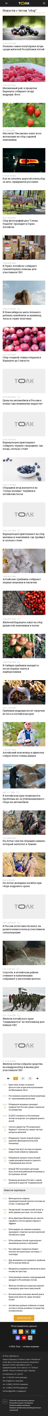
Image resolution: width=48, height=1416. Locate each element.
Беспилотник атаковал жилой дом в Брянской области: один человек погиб (26, 1297)
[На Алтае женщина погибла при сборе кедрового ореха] (24, 864)
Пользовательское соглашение (21, 1403)
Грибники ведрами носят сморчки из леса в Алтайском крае (24, 712)
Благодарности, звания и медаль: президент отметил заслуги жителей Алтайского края (27, 1232)
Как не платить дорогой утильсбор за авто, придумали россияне (24, 180)
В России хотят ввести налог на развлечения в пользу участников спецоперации (24, 929)
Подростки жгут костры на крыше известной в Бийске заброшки (25, 1150)
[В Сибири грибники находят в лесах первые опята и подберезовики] (24, 646)
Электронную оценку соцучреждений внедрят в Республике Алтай (27, 1278)
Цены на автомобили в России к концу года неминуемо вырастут (23, 402)
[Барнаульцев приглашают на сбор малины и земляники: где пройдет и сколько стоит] (24, 514)
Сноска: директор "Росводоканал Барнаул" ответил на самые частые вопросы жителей (26, 1129)
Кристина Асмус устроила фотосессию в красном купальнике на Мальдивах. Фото (26, 1087)
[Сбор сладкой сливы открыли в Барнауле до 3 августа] (24, 339)
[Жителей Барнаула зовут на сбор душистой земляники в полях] (24, 603)
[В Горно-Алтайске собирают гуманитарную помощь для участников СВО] (24, 247)
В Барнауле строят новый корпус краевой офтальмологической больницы (24, 1141)
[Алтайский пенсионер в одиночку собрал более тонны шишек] (24, 734)
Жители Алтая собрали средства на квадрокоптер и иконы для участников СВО (23, 1067)
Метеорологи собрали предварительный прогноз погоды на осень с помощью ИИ (27, 1201)
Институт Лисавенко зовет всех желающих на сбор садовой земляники (22, 136)
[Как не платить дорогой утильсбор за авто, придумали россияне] (24, 160)
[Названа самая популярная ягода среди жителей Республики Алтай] (24, 28)
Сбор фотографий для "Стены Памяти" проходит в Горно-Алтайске (20, 224)
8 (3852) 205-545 (12, 1384)
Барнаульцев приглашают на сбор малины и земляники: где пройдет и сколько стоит (24, 537)
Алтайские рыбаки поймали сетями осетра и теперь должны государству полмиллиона (26, 1308)
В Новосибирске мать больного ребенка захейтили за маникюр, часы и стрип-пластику (22, 315)
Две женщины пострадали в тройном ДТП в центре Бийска (27, 1261)
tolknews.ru (14, 1356)
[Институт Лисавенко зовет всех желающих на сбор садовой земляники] (24, 115)
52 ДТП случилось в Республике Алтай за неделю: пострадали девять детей (26, 1118)
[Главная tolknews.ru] (24, 3)
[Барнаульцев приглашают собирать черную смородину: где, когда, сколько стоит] (24, 424)
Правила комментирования (19, 1405)
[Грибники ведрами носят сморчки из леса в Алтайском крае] (24, 692)
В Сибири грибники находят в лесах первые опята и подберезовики (21, 668)
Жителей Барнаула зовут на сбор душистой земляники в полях (23, 624)
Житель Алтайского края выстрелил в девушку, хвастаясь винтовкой (26, 1287)
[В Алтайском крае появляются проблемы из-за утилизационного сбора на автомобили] (24, 776)
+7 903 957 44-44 (12, 1377)
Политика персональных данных (21, 1400)
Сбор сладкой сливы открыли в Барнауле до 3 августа (22, 359)
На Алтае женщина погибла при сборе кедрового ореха (22, 884)
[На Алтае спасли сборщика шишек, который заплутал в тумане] (24, 822)
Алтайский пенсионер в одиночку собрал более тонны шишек (23, 754)
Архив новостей (24, 1318)
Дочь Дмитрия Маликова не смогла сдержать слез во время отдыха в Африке (26, 1221)
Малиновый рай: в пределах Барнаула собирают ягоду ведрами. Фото (20, 91)
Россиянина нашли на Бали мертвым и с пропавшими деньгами (27, 1097)
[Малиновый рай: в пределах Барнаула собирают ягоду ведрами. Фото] (24, 70)
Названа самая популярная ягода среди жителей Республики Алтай (23, 48)
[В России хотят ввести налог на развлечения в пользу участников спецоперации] (24, 906)
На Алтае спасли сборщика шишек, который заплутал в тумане (24, 842)
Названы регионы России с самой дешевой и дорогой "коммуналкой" (26, 1181)
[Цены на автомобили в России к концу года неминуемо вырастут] (24, 381)
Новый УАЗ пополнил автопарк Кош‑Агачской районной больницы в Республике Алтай (27, 1171)
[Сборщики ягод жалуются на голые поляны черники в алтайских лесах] (24, 469)
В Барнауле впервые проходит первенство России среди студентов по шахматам (26, 1107)
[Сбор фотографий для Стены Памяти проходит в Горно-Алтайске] (24, 202)
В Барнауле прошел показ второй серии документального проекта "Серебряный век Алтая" (25, 1160)
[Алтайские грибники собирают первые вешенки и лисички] (24, 561)
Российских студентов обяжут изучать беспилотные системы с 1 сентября (25, 1252)
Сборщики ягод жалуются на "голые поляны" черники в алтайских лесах (20, 491)
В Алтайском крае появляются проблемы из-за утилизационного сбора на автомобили (23, 799)
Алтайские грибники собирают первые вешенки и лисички (22, 581)
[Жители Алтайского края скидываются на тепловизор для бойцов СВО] (24, 999)
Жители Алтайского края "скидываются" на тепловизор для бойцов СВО (23, 1022)
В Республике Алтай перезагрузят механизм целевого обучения (25, 1241)
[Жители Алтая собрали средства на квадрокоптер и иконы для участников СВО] (24, 1045)
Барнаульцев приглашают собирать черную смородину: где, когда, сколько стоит (23, 445)
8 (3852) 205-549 (12, 1388)
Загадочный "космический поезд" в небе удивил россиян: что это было (26, 1211)
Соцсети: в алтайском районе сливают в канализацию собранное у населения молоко (22, 975)
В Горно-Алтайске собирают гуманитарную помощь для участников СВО (20, 269)
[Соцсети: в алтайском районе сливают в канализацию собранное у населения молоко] (24, 953)
